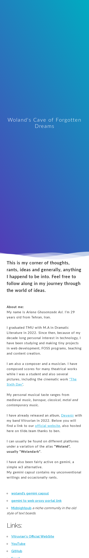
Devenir (67, 415)
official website (47, 426)
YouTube (18, 544)
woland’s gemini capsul (30, 493)
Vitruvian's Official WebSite (32, 536)
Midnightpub (21, 508)
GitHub (16, 551)
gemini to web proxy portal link (36, 501)
